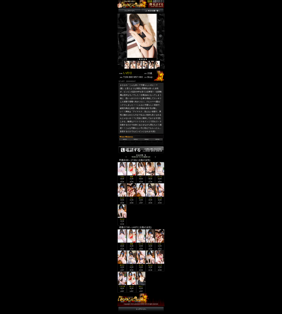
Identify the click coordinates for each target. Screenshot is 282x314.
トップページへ (129, 11)
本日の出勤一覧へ (154, 11)
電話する (156, 5)
